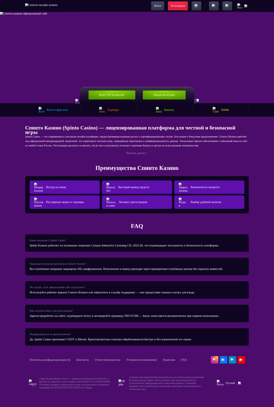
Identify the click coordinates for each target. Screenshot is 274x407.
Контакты (82, 359)
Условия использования (141, 359)
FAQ (184, 359)
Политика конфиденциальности (50, 359)
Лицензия (169, 359)
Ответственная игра (107, 359)
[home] (41, 6)
